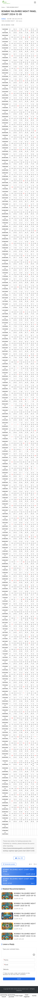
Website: (6, 969)
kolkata (3, 19)
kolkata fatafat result (22, 989)
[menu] (35, 2)
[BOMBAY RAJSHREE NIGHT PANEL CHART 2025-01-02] (7, 916)
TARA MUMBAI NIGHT (8, 21)
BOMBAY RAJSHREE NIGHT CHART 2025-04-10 (25, 904)
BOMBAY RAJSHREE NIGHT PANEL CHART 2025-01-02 (25, 915)
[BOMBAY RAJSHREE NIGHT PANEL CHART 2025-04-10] (7, 895)
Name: (6, 960)
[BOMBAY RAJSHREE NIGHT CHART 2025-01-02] (7, 926)
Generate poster (9, 864)
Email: (6, 964)
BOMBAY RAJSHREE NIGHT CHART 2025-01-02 (25, 925)
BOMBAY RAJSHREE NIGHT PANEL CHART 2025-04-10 (25, 894)
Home (3, 7)
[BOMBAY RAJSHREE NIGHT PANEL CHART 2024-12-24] (7, 936)
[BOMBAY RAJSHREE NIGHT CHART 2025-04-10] (7, 905)
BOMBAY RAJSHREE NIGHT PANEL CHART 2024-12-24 (25, 935)
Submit (19, 979)
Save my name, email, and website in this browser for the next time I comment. (16, 973)
